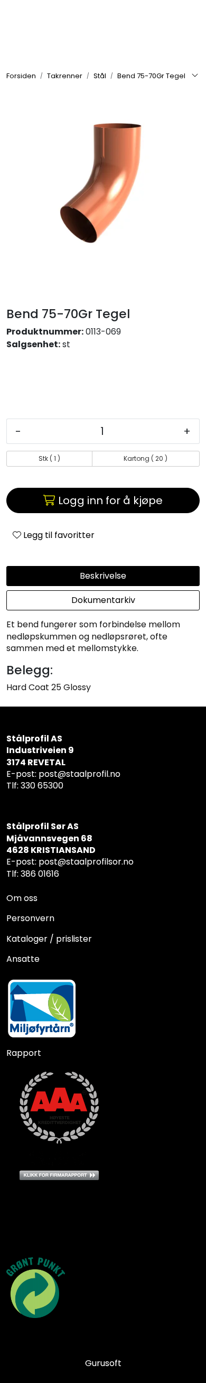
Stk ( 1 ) (49, 458)
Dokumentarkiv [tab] (103, 600)
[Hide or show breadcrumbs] (195, 76)
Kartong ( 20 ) (145, 458)
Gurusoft (103, 1363)
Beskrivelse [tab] (103, 576)
